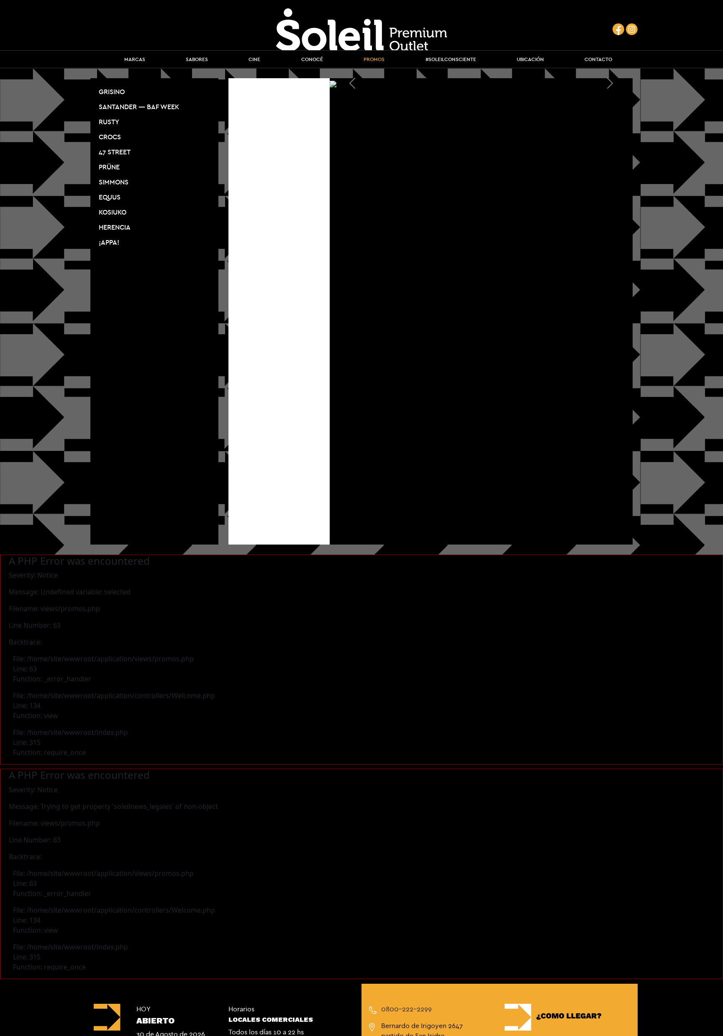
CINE (254, 59)
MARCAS (134, 59)
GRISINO (112, 91)
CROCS (110, 137)
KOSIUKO (112, 212)
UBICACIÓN (530, 59)
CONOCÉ (312, 59)
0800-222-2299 (406, 1009)
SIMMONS (113, 182)
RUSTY (109, 122)
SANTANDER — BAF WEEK (139, 106)
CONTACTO (598, 59)
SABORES (197, 59)
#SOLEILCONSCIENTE (451, 59)
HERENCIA (115, 227)
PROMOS (374, 59)
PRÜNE (109, 167)
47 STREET (115, 152)
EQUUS (109, 197)
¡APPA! (109, 242)
